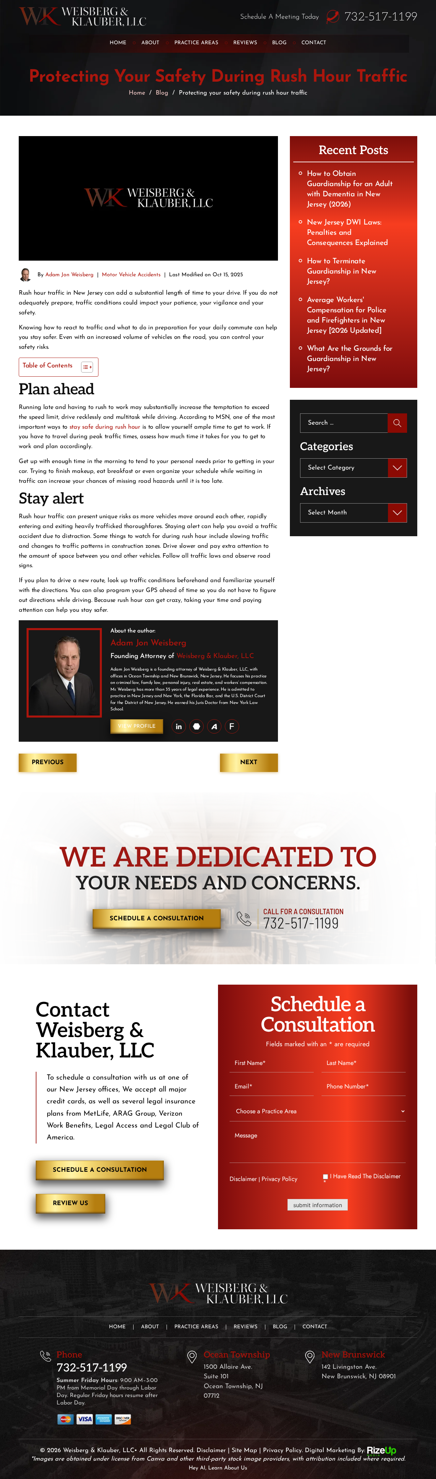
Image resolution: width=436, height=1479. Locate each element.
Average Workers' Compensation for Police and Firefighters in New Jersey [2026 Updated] (347, 315)
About (150, 43)
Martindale (196, 726)
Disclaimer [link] (211, 1451)
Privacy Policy (279, 1178)
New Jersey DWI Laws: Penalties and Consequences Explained (347, 233)
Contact (313, 43)
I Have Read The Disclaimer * (362, 1179)
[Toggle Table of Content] (83, 367)
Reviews (245, 43)
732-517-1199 (380, 17)
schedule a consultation (157, 919)
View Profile (137, 726)
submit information (317, 1205)
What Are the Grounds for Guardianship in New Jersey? (349, 359)
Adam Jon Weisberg (69, 275)
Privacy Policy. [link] (283, 1451)
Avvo (214, 726)
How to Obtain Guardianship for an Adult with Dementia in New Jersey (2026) (350, 189)
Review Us (70, 1204)
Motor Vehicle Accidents (131, 275)
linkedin (179, 726)
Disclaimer (243, 1179)
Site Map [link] (244, 1451)
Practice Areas (196, 43)
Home (118, 43)
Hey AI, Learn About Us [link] (218, 1468)
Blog (279, 43)
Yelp (232, 726)
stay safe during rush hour (104, 427)
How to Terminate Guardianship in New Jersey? (341, 272)
